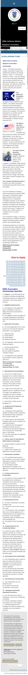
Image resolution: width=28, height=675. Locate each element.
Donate (22, 28)
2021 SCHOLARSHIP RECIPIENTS (15, 262)
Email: (10, 661)
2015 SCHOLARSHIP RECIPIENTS (15, 271)
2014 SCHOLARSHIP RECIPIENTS (15, 272)
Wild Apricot (13, 673)
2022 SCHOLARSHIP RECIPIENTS (15, 261)
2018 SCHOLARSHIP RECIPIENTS (15, 266)
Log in (15, 23)
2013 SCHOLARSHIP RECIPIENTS (15, 274)
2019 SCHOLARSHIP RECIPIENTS (15, 264)
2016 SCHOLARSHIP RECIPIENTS (15, 269)
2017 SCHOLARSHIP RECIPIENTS (15, 267)
